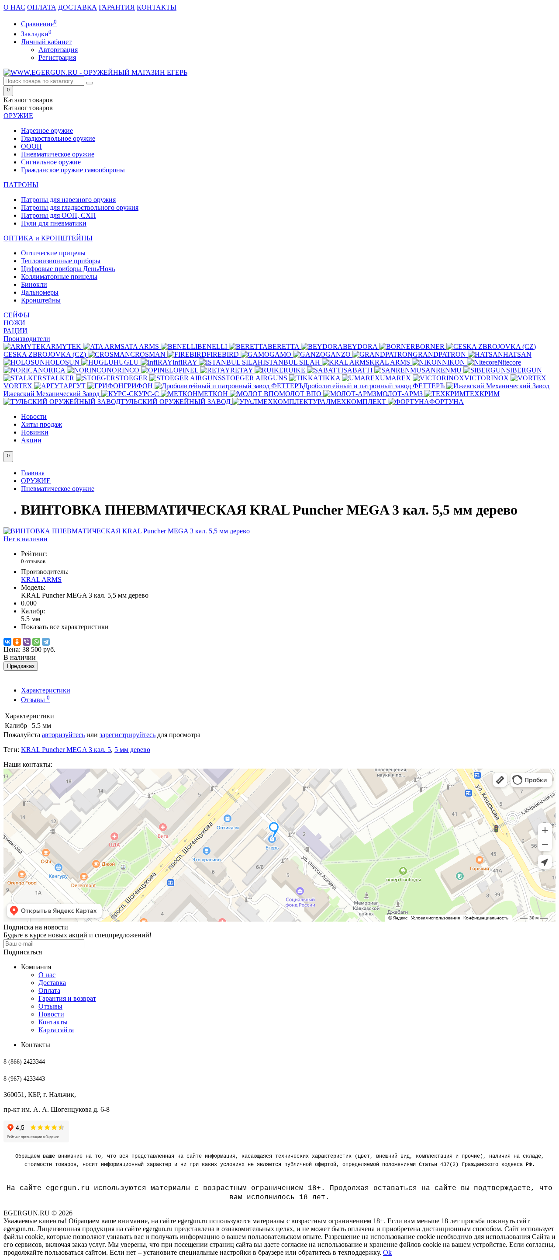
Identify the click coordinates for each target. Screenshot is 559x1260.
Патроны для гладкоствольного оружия (79, 207)
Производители (26, 338)
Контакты (53, 1022)
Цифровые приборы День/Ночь (68, 268)
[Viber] (27, 642)
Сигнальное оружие (51, 162)
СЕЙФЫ (16, 315)
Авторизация (58, 49)
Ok (387, 1252)
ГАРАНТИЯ (117, 7)
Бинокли (34, 284)
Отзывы (35, 699)
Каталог (28, 107)
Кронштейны (41, 300)
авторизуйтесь (63, 734)
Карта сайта (56, 1030)
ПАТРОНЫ (20, 184)
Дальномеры (40, 292)
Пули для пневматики (53, 223)
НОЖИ (14, 323)
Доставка (52, 982)
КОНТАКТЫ (156, 7)
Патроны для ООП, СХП (58, 215)
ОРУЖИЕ (18, 115)
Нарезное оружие (47, 130)
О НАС (14, 7)
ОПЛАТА (41, 7)
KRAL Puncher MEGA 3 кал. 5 (66, 749)
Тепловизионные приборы (60, 261)
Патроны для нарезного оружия (68, 199)
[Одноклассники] (17, 642)
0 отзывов (33, 561)
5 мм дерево (132, 749)
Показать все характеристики (65, 626)
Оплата (49, 990)
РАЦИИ (15, 330)
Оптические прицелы (53, 253)
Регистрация (57, 57)
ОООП (31, 146)
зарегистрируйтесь (127, 734)
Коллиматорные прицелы (59, 276)
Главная (33, 473)
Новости (34, 416)
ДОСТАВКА (77, 7)
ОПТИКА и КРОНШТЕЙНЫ (48, 238)
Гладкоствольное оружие (58, 138)
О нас (46, 974)
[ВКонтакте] (7, 642)
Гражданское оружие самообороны (73, 170)
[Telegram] (46, 642)
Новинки (34, 432)
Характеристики (45, 690)
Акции (31, 440)
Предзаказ (21, 666)
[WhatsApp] (36, 642)
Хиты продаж (41, 424)
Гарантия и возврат (67, 998)
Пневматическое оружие (57, 154)
